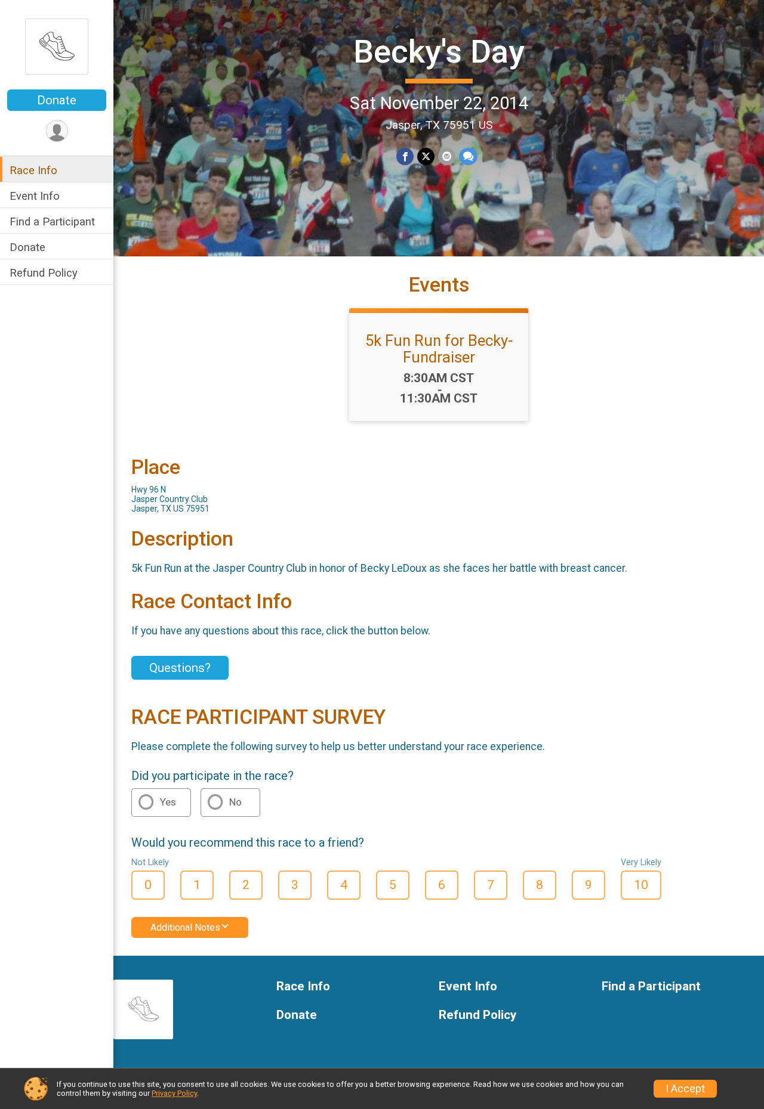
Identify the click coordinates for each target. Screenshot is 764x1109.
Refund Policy (44, 273)
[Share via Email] (446, 156)
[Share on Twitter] (426, 156)
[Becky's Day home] (56, 46)
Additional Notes (185, 927)
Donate (56, 100)
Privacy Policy (174, 1093)
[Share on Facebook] (405, 156)
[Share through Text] (468, 156)
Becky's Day (439, 51)
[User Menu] (57, 131)
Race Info (33, 170)
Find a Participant (52, 221)
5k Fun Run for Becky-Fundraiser (439, 349)
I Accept (685, 1089)
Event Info (35, 196)
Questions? (180, 668)
